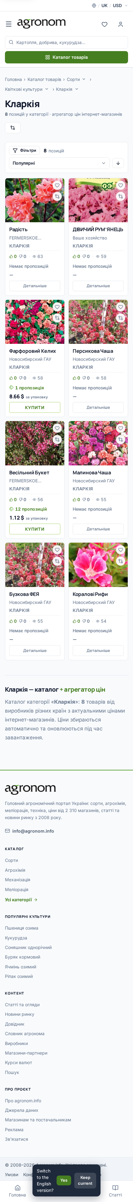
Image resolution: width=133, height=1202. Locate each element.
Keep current (85, 1180)
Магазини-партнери (26, 1052)
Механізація (17, 879)
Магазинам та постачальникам (38, 1119)
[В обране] (57, 185)
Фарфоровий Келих (32, 351)
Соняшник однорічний (28, 947)
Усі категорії (18, 899)
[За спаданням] (118, 163)
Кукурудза (16, 937)
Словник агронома (25, 1033)
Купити (35, 407)
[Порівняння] (12, 127)
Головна (13, 79)
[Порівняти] (57, 196)
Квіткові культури (23, 89)
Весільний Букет (29, 472)
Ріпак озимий (19, 976)
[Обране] (104, 23)
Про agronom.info (23, 1100)
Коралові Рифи (90, 594)
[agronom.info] (41, 24)
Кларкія (64, 89)
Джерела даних (21, 1110)
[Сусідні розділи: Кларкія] (77, 89)
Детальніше (35, 285)
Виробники (16, 1043)
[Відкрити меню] (8, 23)
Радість (18, 229)
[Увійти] (120, 23)
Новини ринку (19, 1014)
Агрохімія (15, 870)
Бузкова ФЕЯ (24, 594)
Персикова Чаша (93, 351)
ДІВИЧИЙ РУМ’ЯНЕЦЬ (98, 229)
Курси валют (18, 1062)
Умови (11, 1174)
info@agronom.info (33, 831)
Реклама (14, 1129)
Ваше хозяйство (90, 237)
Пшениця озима (21, 928)
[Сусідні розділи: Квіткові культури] (47, 89)
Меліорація (16, 889)
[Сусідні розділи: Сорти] (84, 79)
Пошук (12, 1072)
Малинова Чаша (92, 472)
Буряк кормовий (22, 956)
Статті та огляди (22, 1004)
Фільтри (28, 150)
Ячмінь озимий (20, 966)
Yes (63, 1180)
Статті (115, 1194)
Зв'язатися (16, 1139)
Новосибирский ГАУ (30, 359)
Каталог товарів (70, 57)
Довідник (14, 1024)
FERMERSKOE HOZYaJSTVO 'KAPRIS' (33, 238)
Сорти (73, 79)
